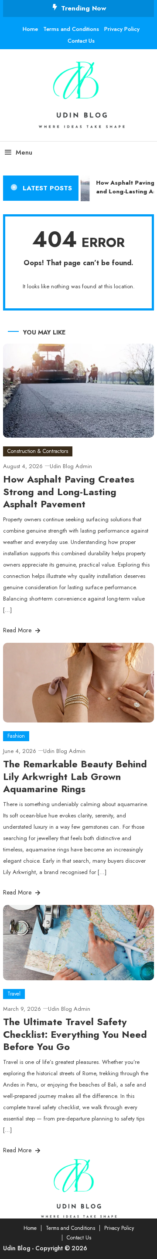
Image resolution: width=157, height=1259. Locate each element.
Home (30, 29)
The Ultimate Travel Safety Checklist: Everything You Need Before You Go (75, 1034)
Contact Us (81, 41)
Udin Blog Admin (71, 466)
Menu (24, 152)
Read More (18, 630)
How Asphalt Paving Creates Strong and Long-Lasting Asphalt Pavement (68, 491)
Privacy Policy (122, 29)
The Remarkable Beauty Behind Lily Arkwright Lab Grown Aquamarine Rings (75, 776)
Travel (13, 994)
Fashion (16, 736)
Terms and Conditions (71, 29)
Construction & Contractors (37, 451)
